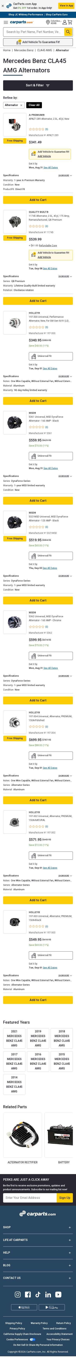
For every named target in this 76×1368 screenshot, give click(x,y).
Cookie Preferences (17, 1339)
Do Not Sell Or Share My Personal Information (38, 1345)
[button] (38, 6)
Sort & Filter (35, 85)
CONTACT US (12, 1278)
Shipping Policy (13, 1323)
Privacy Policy (17, 1328)
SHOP (7, 1227)
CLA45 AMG (44, 50)
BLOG (6, 1265)
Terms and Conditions (54, 1328)
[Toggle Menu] (6, 22)
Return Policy (63, 1323)
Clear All (34, 105)
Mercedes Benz (24, 50)
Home (7, 50)
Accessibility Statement (59, 1334)
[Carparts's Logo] (22, 22)
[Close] (71, 1363)
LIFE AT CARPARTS (15, 1240)
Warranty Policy (39, 1323)
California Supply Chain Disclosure (22, 1334)
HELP (6, 1252)
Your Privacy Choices (58, 1339)
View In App (66, 5)
